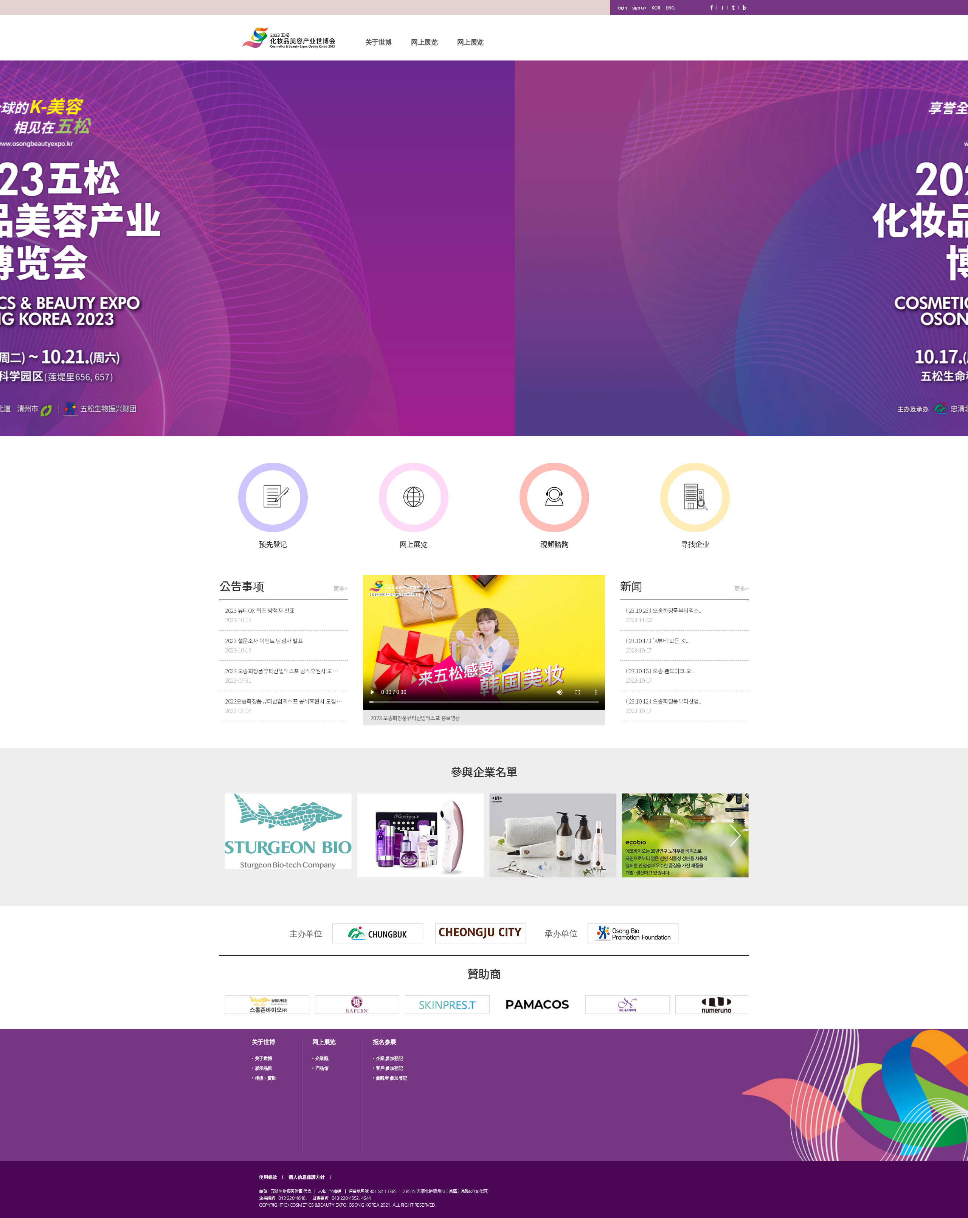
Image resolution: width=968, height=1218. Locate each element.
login (622, 7)
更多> (341, 588)
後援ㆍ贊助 (265, 1078)
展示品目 (263, 1068)
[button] (232, 835)
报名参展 (384, 1042)
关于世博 (378, 42)
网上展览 (424, 42)
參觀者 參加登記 (391, 1078)
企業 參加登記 (389, 1058)
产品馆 (322, 1068)
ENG (670, 7)
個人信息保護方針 (307, 1177)
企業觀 (322, 1058)
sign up (639, 7)
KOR (656, 7)
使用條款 (268, 1177)
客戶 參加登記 (389, 1068)
